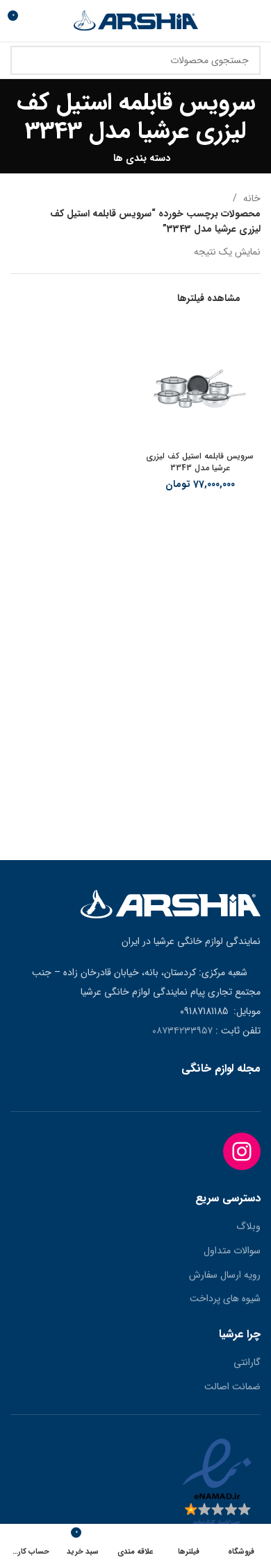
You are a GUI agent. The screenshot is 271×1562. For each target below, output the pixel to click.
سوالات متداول (232, 1251)
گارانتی (247, 1363)
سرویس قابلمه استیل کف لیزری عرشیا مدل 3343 (200, 461)
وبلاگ (248, 1227)
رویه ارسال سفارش (225, 1275)
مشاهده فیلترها (208, 298)
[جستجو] (29, 60)
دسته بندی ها (141, 158)
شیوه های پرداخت (225, 1299)
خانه (250, 198)
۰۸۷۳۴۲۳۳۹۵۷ (182, 1030)
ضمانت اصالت (232, 1387)
